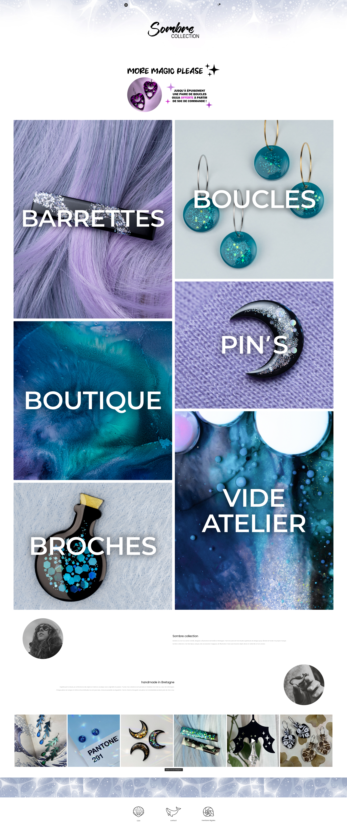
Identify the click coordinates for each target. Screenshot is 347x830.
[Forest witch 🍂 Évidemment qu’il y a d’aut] (306, 741)
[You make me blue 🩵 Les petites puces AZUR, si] (94, 741)
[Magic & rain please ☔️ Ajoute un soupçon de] (200, 741)
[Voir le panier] (218, 5)
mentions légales (208, 820)
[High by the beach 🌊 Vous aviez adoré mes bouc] (40, 741)
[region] (173, 31)
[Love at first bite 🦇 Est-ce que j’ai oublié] (253, 741)
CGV (138, 821)
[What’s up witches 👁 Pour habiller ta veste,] (147, 741)
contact (173, 820)
